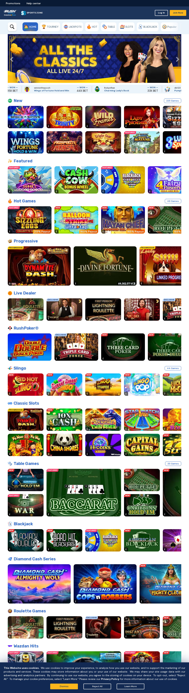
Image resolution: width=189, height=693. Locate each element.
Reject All (97, 686)
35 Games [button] (173, 463)
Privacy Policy (110, 679)
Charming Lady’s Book (98, 90)
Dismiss (64, 686)
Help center (34, 3)
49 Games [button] (173, 201)
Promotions (13, 3)
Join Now (178, 12)
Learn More (130, 686)
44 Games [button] (173, 368)
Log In (161, 12)
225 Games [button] (172, 100)
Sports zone (35, 12)
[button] (10, 58)
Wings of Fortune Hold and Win (33, 90)
